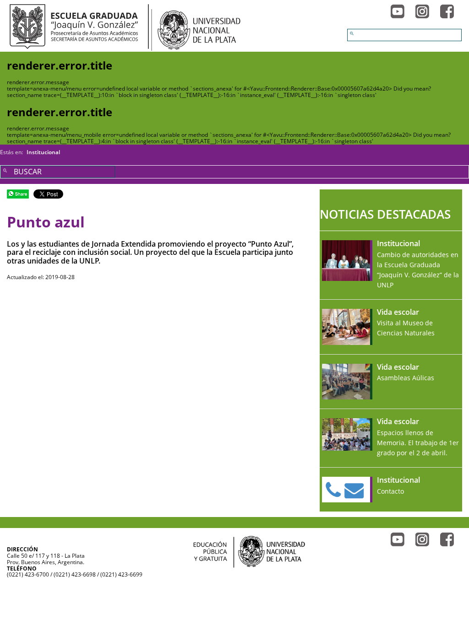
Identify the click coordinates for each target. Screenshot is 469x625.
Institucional (43, 152)
